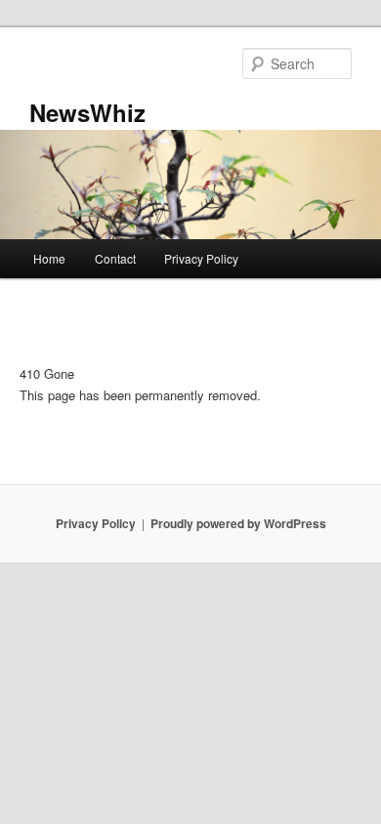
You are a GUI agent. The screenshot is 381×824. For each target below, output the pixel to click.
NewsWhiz (87, 112)
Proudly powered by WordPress (238, 523)
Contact (115, 258)
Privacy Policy (201, 258)
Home (49, 258)
